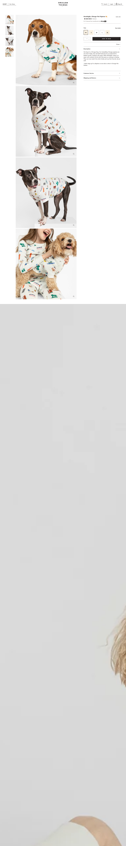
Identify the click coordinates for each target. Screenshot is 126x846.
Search (105, 4)
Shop (5, 4)
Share (118, 44)
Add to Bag (106, 38)
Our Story (12, 4)
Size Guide (118, 28)
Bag (120, 4)
